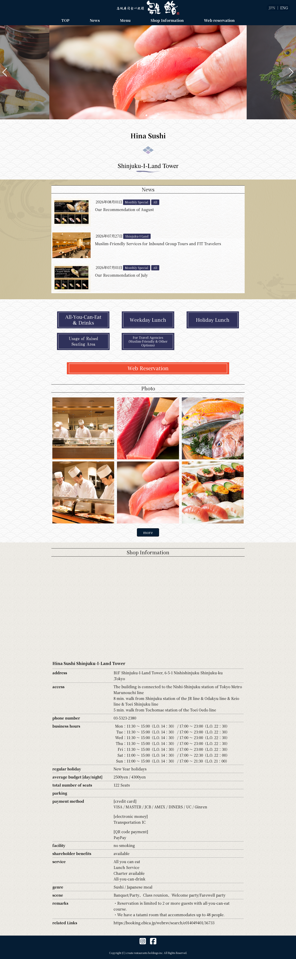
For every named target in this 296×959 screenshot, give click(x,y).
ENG (284, 7)
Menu (125, 20)
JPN (272, 7)
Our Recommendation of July (121, 275)
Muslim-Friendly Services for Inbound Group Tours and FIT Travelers (158, 243)
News (95, 20)
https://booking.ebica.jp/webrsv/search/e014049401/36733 (164, 922)
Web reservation (219, 20)
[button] (4, 72)
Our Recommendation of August (124, 209)
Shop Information (167, 20)
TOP (65, 20)
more (148, 532)
